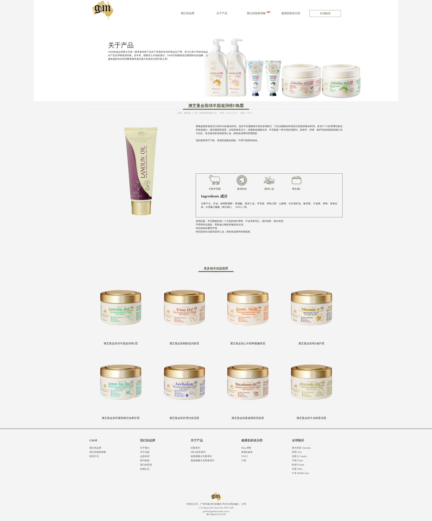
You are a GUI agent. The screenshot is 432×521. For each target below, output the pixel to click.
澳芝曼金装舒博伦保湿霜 (184, 418)
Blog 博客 (246, 448)
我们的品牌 (187, 13)
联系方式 (94, 456)
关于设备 (145, 452)
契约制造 (145, 460)
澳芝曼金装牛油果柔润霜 (311, 418)
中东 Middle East (300, 473)
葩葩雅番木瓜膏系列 (201, 456)
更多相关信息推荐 (216, 268)
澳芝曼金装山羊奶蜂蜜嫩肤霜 (247, 343)
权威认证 (145, 469)
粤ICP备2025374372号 (216, 514)
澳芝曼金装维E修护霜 (311, 343)
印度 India (297, 469)
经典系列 (195, 448)
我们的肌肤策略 (256, 13)
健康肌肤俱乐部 (290, 13)
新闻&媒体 (247, 452)
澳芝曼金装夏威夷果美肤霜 (248, 418)
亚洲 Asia (297, 452)
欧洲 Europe (298, 464)
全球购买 (325, 13)
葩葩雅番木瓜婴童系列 (202, 460)
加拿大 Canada (299, 456)
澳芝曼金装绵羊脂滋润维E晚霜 (216, 105)
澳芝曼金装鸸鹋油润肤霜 (184, 343)
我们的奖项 (146, 464)
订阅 (243, 460)
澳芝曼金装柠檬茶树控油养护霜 (121, 418)
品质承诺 (145, 456)
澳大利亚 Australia (301, 448)
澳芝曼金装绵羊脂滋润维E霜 (121, 343)
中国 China (297, 460)
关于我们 (145, 448)
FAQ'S (244, 456)
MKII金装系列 (198, 452)
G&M (93, 440)
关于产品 (222, 13)
